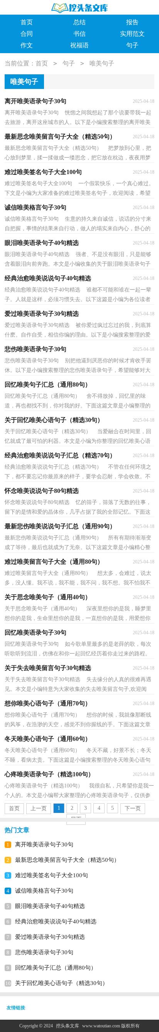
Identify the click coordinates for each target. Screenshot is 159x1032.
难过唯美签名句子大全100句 (51, 875)
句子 (132, 45)
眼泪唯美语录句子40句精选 (50, 906)
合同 (26, 33)
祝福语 (79, 45)
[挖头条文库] (79, 8)
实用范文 (132, 33)
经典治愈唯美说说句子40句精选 (55, 921)
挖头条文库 (67, 1026)
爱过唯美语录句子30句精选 (50, 937)
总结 (79, 22)
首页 (26, 22)
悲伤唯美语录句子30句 (44, 952)
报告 (132, 22)
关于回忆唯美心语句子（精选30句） (61, 983)
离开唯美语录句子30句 (44, 844)
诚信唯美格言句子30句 (44, 891)
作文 (26, 45)
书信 (79, 33)
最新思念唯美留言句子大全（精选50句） (67, 860)
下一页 (133, 808)
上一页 (38, 808)
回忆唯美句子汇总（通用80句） (55, 968)
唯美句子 (102, 63)
